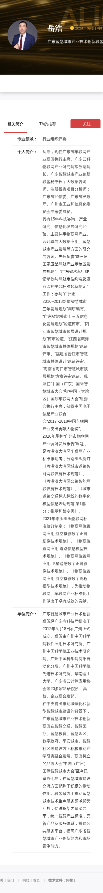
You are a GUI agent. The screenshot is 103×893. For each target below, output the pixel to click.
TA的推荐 (47, 124)
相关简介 (16, 124)
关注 (87, 124)
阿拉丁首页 (31, 880)
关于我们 (7, 880)
